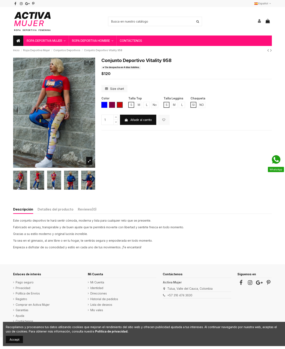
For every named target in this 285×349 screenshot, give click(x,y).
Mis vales (96, 310)
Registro (21, 299)
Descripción (23, 209)
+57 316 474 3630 (179, 295)
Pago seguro (25, 282)
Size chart (116, 88)
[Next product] (271, 50)
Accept (14, 339)
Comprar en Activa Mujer (33, 304)
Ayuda (20, 315)
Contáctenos (24, 321)
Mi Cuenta (97, 282)
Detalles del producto (55, 209)
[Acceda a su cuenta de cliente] (259, 21)
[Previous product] (268, 50)
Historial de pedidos (104, 299)
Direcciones (98, 293)
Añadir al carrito (141, 120)
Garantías (22, 310)
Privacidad (23, 288)
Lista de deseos (101, 304)
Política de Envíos (28, 293)
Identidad (96, 288)
